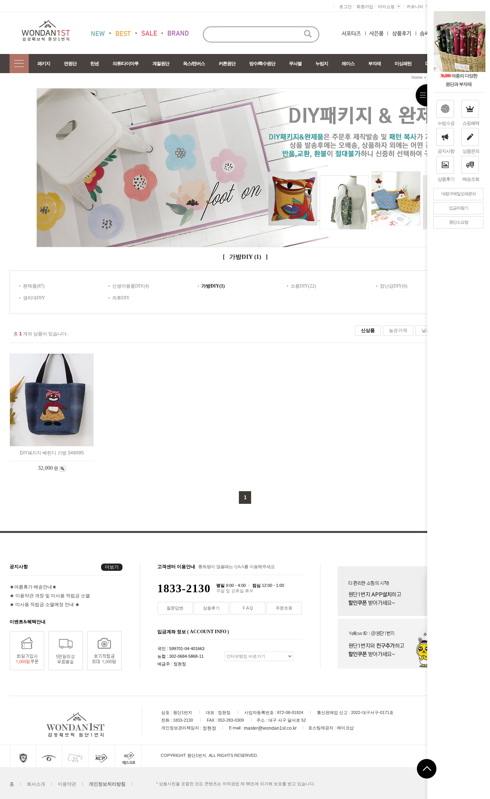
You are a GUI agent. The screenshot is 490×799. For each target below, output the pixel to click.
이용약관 (67, 783)
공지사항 (446, 151)
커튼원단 (227, 63)
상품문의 (470, 151)
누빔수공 (446, 123)
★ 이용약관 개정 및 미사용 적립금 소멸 (50, 595)
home (417, 77)
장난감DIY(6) (393, 286)
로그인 (345, 6)
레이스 (348, 63)
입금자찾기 (458, 208)
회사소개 (36, 783)
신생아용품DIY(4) (130, 286)
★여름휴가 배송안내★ (33, 586)
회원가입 (364, 6)
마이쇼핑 (386, 6)
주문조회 (284, 608)
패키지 (44, 63)
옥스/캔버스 (194, 63)
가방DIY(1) (213, 286)
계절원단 (160, 63)
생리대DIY (34, 298)
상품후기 (446, 179)
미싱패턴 (403, 63)
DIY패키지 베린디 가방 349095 (52, 453)
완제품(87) (33, 286)
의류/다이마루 (126, 63)
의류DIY (121, 298)
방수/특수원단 (262, 63)
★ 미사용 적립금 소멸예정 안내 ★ (45, 604)
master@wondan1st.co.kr (270, 727)
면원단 (70, 63)
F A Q (248, 608)
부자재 (374, 63)
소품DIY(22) (303, 286)
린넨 (94, 63)
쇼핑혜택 (470, 123)
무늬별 (295, 63)
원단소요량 (458, 222)
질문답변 (175, 608)
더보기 (112, 567)
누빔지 (321, 63)
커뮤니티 (415, 6)
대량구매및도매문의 (458, 193)
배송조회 (470, 179)
